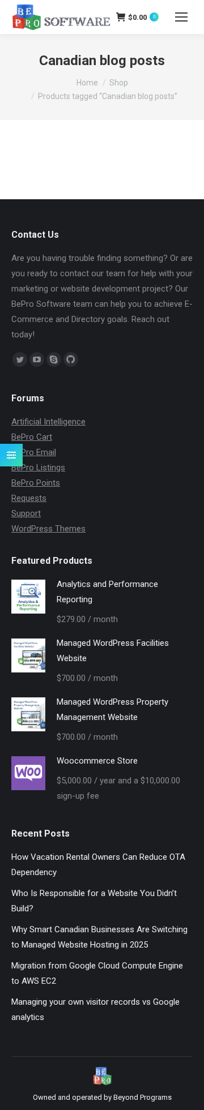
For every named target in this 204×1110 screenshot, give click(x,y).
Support (26, 513)
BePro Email (33, 452)
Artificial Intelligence (48, 422)
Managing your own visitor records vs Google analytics (95, 1009)
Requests (28, 498)
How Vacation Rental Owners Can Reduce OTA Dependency (98, 864)
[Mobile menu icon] (181, 17)
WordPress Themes (48, 529)
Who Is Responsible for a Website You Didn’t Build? (94, 901)
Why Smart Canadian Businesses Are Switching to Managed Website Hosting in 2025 (99, 937)
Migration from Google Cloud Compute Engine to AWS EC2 (97, 973)
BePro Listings (38, 467)
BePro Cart (31, 437)
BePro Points (35, 483)
